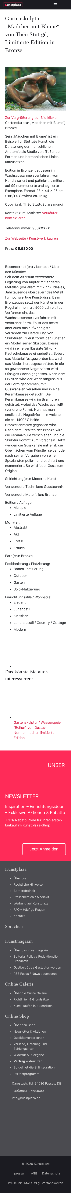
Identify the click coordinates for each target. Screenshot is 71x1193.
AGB (34, 1173)
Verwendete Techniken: (24, 487)
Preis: (9, 249)
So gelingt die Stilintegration (34, 1067)
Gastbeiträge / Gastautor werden (37, 967)
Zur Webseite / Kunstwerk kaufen (31, 238)
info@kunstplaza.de (26, 1098)
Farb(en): (12, 556)
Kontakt (19, 916)
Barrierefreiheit (24, 891)
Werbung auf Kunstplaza (31, 903)
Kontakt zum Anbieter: (23, 213)
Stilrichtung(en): (18, 479)
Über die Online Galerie (30, 993)
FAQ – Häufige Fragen (29, 909)
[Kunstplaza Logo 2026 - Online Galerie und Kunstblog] (13, 4)
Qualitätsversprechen (29, 1038)
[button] (55, 5)
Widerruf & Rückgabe (29, 1055)
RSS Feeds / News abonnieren (35, 974)
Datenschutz (51, 1173)
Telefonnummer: (18, 228)
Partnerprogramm (26, 1074)
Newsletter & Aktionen (30, 1031)
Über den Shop (24, 1025)
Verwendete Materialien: (24, 495)
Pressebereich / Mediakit (31, 897)
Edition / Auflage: (18, 502)
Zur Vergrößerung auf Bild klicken (32, 118)
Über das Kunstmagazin (31, 950)
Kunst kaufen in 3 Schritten (33, 1006)
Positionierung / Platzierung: (27, 564)
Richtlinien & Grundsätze (31, 999)
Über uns (20, 878)
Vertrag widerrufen (28, 1061)
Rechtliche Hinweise (28, 884)
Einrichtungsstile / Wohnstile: (28, 597)
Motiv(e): (12, 522)
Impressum (18, 1173)
